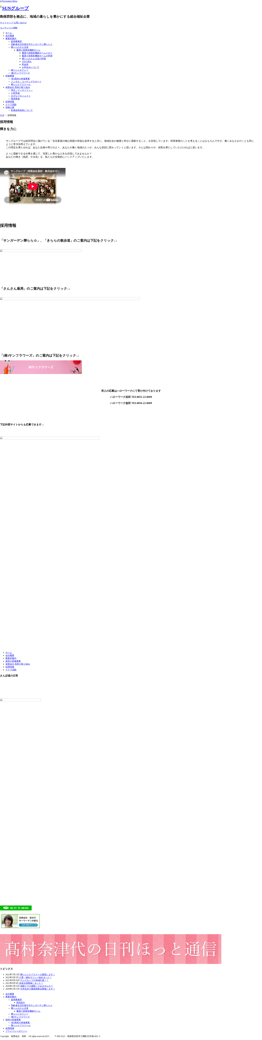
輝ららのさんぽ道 (19, 47)
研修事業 (9, 76)
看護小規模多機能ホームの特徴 (37, 56)
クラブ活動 (10, 104)
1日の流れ (27, 61)
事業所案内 (10, 38)
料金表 (25, 64)
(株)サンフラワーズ (20, 73)
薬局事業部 (16, 41)
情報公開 (9, 107)
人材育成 (15, 93)
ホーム (8, 33)
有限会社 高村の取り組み (17, 87)
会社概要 (9, 36)
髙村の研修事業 (13, 661)
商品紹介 (20, 1002)
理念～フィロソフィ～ (22, 90)
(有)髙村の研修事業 (20, 79)
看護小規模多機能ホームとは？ (37, 53)
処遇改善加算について (22, 110)
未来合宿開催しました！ (31, 983)
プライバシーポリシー (16, 1031)
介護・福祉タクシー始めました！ (35, 977)
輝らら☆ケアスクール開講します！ (37, 974)
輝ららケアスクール (21, 84)
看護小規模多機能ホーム (28, 50)
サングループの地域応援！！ (34, 980)
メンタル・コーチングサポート (26, 81)
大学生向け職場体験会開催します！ (37, 989)
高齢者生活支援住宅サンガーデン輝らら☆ (31, 44)
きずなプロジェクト (21, 96)
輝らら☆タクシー (19, 70)
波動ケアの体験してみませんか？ (36, 986)
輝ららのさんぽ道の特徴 (34, 58)
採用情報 (9, 102)
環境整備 (15, 99)
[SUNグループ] (14, 8)
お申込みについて (30, 67)
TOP (2, 115)
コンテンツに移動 (8, 28)
